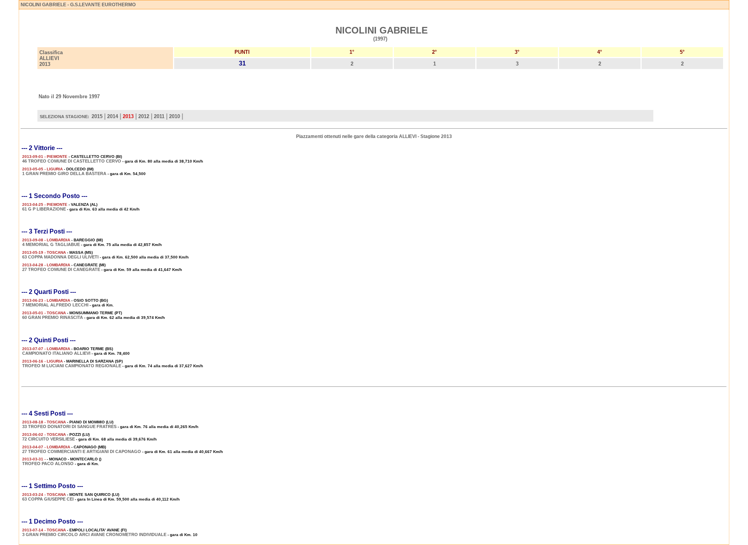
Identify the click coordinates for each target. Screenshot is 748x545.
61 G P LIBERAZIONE (44, 209)
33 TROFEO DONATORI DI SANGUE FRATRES (69, 426)
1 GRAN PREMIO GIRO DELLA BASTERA (64, 173)
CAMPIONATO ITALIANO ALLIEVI (56, 353)
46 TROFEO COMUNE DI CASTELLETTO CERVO (71, 161)
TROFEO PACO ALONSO (48, 463)
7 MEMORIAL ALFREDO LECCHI (55, 305)
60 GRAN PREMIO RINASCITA (52, 317)
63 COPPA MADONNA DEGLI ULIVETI (60, 257)
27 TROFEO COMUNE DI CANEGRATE (61, 269)
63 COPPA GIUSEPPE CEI (48, 499)
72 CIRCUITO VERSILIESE (48, 439)
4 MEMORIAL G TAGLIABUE (51, 244)
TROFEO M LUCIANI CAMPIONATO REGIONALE (71, 365)
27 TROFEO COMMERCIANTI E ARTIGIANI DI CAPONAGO (81, 451)
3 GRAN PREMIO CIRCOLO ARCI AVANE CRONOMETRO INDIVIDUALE (94, 534)
